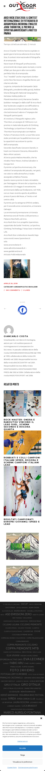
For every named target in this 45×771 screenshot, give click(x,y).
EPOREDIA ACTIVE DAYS (11, 659)
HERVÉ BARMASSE (9, 695)
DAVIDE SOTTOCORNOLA (12, 652)
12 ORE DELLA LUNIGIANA (11, 604)
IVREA (12, 698)
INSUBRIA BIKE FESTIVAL (31, 695)
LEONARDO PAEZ (36, 702)
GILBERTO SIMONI (22, 681)
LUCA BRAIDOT (29, 705)
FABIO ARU (16, 662)
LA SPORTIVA (7, 702)
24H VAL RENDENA (22, 607)
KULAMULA (40, 699)
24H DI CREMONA (35, 604)
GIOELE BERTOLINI (37, 681)
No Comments (13, 290)
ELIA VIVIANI (13, 655)
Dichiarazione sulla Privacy (28, 767)
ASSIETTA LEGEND (38, 614)
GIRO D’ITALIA (30, 684)
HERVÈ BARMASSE (28, 692)
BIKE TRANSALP (17, 618)
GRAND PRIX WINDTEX (32, 688)
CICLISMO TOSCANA (24, 628)
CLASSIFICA (35, 628)
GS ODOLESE (14, 692)
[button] (41, 718)
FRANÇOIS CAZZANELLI (11, 677)
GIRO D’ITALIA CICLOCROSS (13, 688)
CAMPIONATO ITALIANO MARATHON (15, 621)
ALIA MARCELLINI (7, 611)
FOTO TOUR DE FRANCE (36, 674)
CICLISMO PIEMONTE (31, 624)
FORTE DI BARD (28, 667)
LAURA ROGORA (21, 702)
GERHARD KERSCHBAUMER (34, 678)
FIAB (26, 663)
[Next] (34, 308)
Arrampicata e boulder (26, 287)
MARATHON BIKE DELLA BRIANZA (22, 709)
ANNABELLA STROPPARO (34, 611)
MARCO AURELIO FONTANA (22, 712)
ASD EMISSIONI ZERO (18, 614)
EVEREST (6, 663)
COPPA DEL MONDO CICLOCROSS (13, 638)
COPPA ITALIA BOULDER (35, 638)
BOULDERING (27, 618)
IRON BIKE (4, 699)
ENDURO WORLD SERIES (29, 655)
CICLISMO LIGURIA (11, 624)
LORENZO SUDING (14, 706)
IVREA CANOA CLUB (26, 699)
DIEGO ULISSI (37, 652)
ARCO (2, 614)
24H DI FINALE (10, 607)
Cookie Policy (12, 767)
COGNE (37, 631)
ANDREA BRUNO (20, 611)
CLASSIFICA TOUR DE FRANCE (13, 631)
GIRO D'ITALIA (12, 684)
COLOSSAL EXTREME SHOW (22, 634)
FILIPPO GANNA (35, 663)
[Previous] (10, 308)
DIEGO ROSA (27, 652)
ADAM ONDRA (34, 607)
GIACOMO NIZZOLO (8, 681)
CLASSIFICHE (28, 631)
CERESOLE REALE (35, 621)
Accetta (22, 748)
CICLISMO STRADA (11, 628)
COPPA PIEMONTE (22, 641)
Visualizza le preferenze (22, 762)
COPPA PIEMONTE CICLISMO (22, 644)
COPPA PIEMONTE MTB (22, 648)
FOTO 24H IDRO (22, 670)
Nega (22, 755)
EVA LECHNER (34, 659)
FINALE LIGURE (15, 667)
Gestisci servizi (22, 741)
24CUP (24, 604)
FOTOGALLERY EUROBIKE (14, 674)
